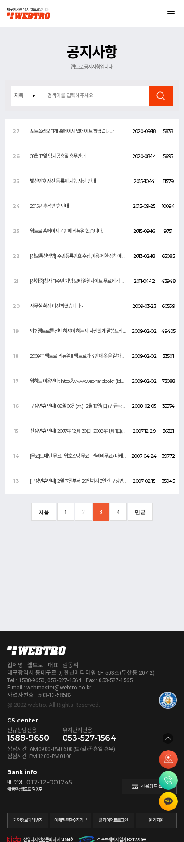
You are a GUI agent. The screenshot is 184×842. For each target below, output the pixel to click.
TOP (168, 738)
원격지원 (156, 820)
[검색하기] (161, 96)
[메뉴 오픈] (170, 13)
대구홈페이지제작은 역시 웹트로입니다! (42, 13)
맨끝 (140, 512)
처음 (43, 512)
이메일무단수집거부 (70, 820)
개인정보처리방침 (27, 820)
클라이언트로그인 (113, 820)
